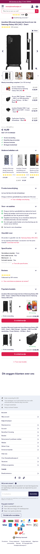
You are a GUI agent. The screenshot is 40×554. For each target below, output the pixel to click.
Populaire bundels (8, 289)
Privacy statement (14, 541)
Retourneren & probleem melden (11, 439)
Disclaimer (5, 541)
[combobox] (20, 11)
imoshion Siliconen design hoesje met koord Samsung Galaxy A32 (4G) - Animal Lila (8, 170)
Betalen (3, 436)
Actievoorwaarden (7, 450)
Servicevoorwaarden (32, 498)
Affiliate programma (7, 465)
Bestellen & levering (7, 432)
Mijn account (32, 6)
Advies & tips (5, 446)
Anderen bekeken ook (9, 150)
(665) (27, 175)
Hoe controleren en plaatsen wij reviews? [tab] (16, 281)
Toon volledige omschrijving (20, 199)
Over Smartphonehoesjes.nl (9, 458)
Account (4, 428)
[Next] (36, 51)
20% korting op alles (15, 2)
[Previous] (3, 51)
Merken (3, 442)
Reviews (4, 270)
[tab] (20, 150)
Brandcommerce (6, 473)
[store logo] (13, 6)
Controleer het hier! (13, 242)
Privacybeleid (23, 498)
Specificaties (6, 248)
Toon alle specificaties (21, 263)
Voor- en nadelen (8, 206)
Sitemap (18, 543)
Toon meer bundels (21, 362)
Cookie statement (26, 541)
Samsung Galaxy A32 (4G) (29, 238)
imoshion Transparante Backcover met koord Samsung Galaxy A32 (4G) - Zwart (22, 170)
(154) (14, 175)
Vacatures (4, 461)
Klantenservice (5, 425)
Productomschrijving (9, 188)
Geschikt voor (7, 233)
